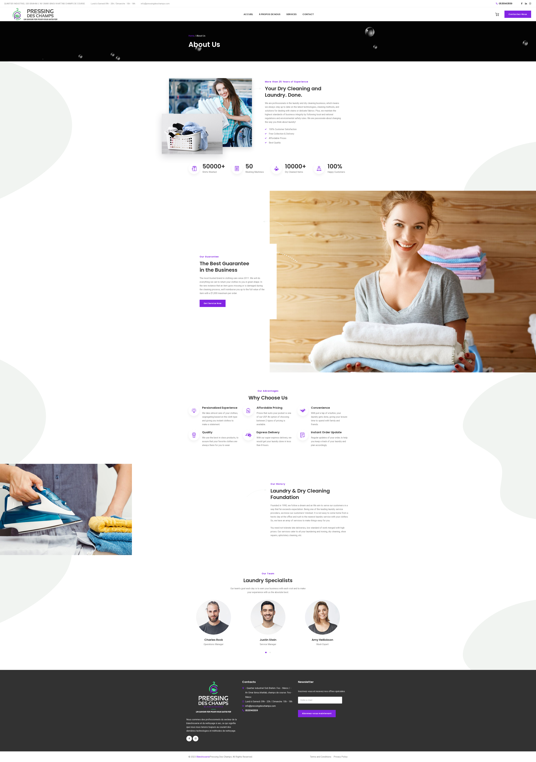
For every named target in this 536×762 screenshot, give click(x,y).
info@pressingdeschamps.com (155, 3)
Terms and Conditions (320, 756)
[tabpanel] (213, 621)
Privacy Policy (341, 756)
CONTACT (308, 14)
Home (191, 35)
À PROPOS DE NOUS (269, 14)
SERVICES (291, 14)
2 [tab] (270, 652)
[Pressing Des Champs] (36, 14)
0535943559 (505, 3)
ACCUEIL (248, 14)
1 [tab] (266, 652)
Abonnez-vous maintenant (317, 713)
